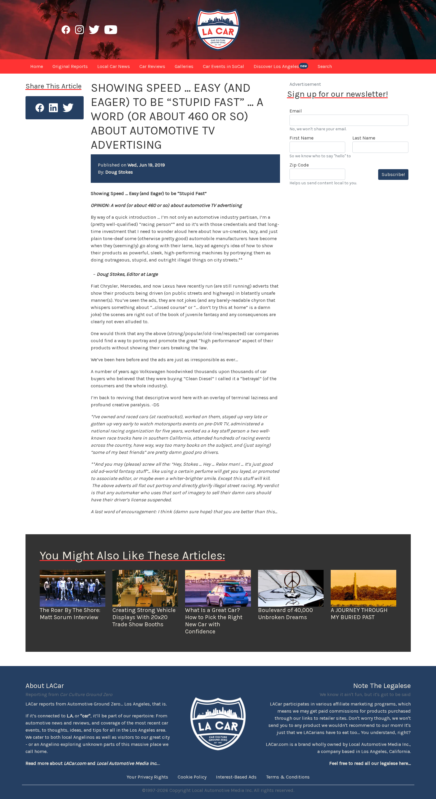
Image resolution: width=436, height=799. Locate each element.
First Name (301, 138)
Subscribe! (393, 174)
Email (295, 111)
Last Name (363, 138)
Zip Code (299, 165)
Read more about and (91, 763)
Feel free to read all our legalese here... (370, 763)
